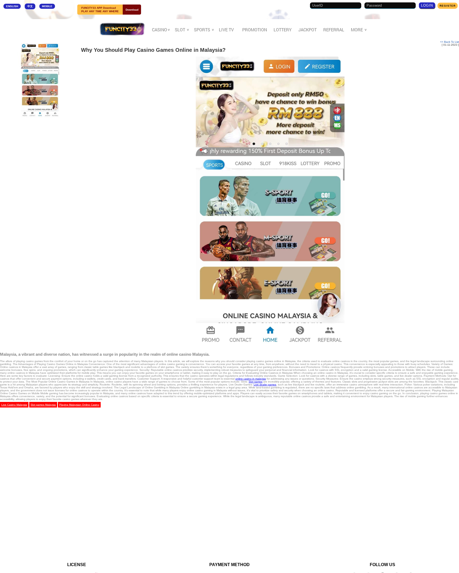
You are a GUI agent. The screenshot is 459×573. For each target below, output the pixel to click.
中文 (30, 6)
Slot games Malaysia (43, 404)
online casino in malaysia (250, 378)
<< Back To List (449, 41)
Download (132, 9)
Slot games (255, 381)
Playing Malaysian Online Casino (79, 404)
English (12, 6)
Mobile (47, 6)
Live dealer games (265, 384)
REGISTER (448, 5)
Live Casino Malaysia (14, 404)
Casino (160, 30)
